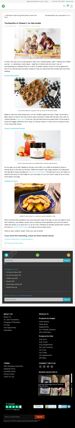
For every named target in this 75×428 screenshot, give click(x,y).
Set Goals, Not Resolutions (13, 243)
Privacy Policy (9, 374)
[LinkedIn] (51, 366)
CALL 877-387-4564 (58, 1)
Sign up (66, 299)
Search (67, 260)
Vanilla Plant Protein (20, 227)
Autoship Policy (10, 371)
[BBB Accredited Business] (64, 407)
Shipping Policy (9, 369)
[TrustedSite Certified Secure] (38, 407)
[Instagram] (44, 366)
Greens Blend (20, 119)
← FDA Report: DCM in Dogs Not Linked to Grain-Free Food (20, 16)
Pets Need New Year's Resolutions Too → (58, 15)
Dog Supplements (45, 345)
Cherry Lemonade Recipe (14, 128)
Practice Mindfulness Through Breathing (18, 239)
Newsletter (8, 330)
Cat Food (42, 350)
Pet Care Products (46, 347)
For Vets (7, 325)
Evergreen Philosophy (12, 322)
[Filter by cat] (37, 255)
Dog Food (43, 339)
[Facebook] (40, 366)
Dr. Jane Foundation (11, 320)
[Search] (64, 6)
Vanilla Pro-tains (11, 181)
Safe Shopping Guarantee (13, 366)
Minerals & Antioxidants (37, 172)
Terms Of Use (9, 377)
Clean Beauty (44, 322)
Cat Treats (43, 353)
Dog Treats (43, 342)
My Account (69, 1)
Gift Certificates (45, 332)
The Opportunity (10, 327)
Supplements (44, 327)
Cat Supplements (45, 355)
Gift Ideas (42, 358)
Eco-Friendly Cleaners (47, 330)
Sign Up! (39, 417)
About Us (7, 317)
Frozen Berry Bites (11, 76)
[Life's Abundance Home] (4, 6)
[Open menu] (72, 6)
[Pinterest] (48, 366)
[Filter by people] (68, 255)
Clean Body (43, 324)
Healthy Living (36, 26)
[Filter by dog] (6, 255)
